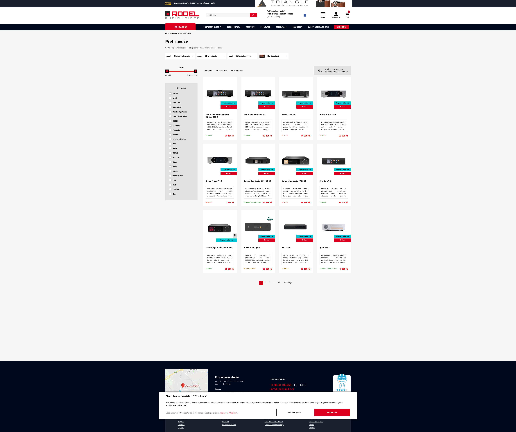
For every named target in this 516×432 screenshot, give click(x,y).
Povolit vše (332, 412)
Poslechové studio (229, 425)
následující (288, 282)
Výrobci (181, 427)
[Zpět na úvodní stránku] (182, 15)
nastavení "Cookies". (228, 413)
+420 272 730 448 (340, 71)
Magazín (181, 421)
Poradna (181, 425)
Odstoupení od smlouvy (274, 421)
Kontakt (312, 427)
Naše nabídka (180, 27)
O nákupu (225, 421)
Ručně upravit (294, 412)
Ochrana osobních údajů (274, 425)
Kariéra (311, 425)
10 (279, 282)
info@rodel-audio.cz (282, 389)
